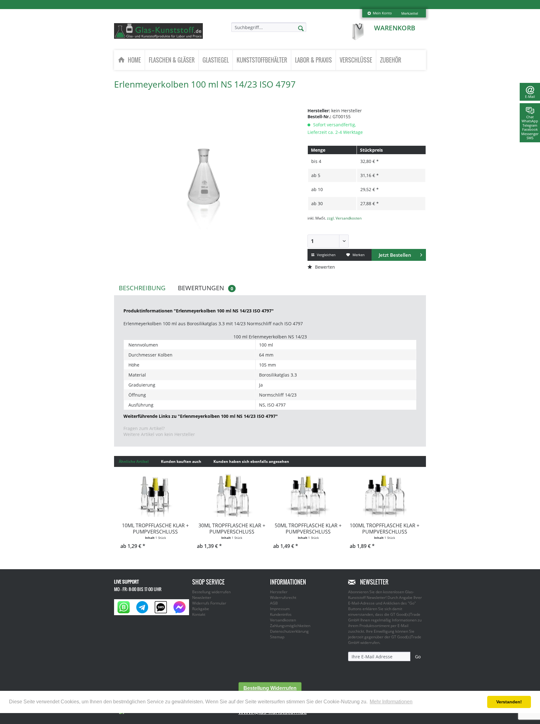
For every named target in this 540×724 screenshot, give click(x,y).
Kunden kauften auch (181, 461)
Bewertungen (205, 288)
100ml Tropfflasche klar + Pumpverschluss (384, 528)
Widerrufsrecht (283, 597)
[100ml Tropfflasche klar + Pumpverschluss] (385, 495)
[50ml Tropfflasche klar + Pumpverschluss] (308, 495)
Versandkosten (283, 620)
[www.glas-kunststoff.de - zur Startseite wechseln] (158, 31)
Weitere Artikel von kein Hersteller (159, 434)
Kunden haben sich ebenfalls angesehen (251, 461)
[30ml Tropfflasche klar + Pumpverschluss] (232, 495)
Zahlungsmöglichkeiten (290, 625)
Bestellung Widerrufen (270, 688)
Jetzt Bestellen (395, 255)
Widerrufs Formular (209, 603)
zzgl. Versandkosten (344, 218)
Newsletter (201, 597)
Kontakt (198, 614)
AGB (274, 603)
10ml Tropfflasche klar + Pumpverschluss (155, 528)
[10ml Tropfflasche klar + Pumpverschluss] (155, 495)
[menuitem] (379, 13)
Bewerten (324, 267)
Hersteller (279, 592)
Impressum (280, 608)
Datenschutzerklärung (289, 631)
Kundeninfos (281, 614)
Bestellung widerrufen (211, 592)
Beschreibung (142, 288)
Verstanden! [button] (509, 701)
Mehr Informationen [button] (391, 701)
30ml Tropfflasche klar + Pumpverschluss (231, 528)
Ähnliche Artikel (134, 461)
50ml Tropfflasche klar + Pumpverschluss (308, 528)
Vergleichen (326, 254)
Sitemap (277, 637)
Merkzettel (409, 13)
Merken (358, 254)
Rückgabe (200, 608)
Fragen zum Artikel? (144, 428)
